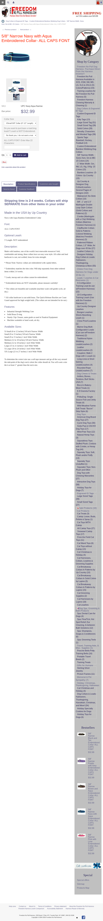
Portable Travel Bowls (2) (83, 658)
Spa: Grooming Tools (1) (86, 641)
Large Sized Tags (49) (84, 497)
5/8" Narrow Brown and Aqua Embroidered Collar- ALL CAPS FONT (94, 792)
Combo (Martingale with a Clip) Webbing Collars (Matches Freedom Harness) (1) (85, 220)
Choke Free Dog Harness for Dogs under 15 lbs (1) (87, 272)
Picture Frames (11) (86, 674)
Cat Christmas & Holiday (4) (84, 553)
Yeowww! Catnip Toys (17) (84, 532)
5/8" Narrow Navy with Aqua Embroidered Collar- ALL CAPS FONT (94, 817)
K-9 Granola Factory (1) (85, 392)
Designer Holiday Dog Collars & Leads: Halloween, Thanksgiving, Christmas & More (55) (86, 260)
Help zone (12, 906)
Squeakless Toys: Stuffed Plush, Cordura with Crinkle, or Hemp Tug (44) (86, 445)
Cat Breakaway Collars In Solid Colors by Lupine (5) (86, 578)
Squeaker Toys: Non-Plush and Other (86, 468)
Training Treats (83, 662)
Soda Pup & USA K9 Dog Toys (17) (86, 427)
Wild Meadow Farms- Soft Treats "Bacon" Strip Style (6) (86, 409)
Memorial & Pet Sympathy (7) (83, 678)
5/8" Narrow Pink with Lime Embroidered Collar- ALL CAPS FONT (94, 842)
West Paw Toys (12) (86, 432)
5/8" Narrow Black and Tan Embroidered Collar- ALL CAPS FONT (94, 741)
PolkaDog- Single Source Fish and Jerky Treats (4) (86, 400)
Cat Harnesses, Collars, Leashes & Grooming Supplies (84, 561)
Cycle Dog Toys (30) (86, 423)
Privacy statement (60, 906)
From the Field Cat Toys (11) (85, 538)
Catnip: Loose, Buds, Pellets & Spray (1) (86, 517)
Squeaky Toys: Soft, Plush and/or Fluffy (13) (85, 455)
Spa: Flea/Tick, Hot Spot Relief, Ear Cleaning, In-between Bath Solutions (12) (85, 623)
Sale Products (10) (88, 508)
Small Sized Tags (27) (84, 503)
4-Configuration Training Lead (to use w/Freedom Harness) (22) (85, 287)
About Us (32, 906)
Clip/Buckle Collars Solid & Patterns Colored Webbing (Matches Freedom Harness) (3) (85, 234)
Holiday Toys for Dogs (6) (83, 715)
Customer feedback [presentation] (26, 189)
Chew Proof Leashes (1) (86, 322)
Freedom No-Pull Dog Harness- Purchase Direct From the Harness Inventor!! (88, 70)
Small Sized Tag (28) (86, 125)
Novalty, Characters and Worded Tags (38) (86, 132)
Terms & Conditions (45, 906)
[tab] (8, 184)
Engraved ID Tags (85, 493)
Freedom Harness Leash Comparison (31, 909)
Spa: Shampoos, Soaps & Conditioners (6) (85, 634)
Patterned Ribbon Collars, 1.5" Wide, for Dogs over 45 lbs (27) (85, 245)
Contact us (22, 906)
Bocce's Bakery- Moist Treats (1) (84, 386)
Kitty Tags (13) (83, 119)
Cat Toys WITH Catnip (83, 523)
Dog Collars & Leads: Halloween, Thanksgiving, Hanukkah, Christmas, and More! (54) (86, 699)
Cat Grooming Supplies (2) (83, 594)
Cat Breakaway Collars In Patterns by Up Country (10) (85, 570)
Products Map (83, 888)
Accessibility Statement (55, 909)
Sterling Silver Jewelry (83, 669)
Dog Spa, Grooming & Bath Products (87, 609)
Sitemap (80, 884)
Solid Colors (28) (84, 128)
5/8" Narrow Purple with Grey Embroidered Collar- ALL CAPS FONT (94, 767)
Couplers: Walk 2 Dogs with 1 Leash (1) (85, 354)
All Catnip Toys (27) (86, 528)
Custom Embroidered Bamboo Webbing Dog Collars (86, 149)
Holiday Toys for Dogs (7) (83, 489)
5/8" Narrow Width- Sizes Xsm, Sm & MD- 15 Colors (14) (86, 158)
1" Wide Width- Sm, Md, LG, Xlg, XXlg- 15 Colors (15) (85, 167)
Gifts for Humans (85, 665)
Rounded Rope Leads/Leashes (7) (84, 369)
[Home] (3, 21)
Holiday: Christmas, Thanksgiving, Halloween (87, 684)
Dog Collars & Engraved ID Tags (88, 109)
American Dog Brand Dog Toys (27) (86, 418)
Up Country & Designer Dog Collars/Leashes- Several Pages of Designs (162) (83, 187)
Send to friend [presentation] (9, 189)
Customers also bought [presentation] (49, 184)
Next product (26, 30)
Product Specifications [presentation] (26, 184)
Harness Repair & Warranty (75, 909)
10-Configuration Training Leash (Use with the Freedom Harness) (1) (85, 299)
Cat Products (83, 511)
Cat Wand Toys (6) (85, 543)
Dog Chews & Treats (86, 373)
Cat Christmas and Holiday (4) (85, 689)
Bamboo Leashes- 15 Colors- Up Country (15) (86, 175)
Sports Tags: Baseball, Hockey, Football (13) (84, 140)
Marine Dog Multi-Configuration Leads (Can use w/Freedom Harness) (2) (85, 331)
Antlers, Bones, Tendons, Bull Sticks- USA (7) (85, 379)
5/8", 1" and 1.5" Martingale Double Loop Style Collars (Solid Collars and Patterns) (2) (84, 207)
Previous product (9, 30)
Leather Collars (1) (85, 251)
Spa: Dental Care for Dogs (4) (85, 614)
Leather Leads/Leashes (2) (84, 348)
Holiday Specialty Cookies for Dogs (84, 709)
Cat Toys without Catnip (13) (84, 547)
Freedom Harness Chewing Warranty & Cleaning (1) (85, 103)
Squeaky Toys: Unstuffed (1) (83, 462)
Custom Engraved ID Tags (86, 115)
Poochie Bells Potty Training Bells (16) (85, 652)
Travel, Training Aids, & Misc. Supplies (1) (87, 646)
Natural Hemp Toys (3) (85, 436)
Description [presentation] (8, 184)
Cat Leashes (83, 605)
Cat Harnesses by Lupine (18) (84, 600)
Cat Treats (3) (83, 514)
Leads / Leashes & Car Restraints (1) (87, 279)
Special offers (83, 880)
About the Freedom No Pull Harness (81, 906)
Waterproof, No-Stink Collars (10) (86, 197)
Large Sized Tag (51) (86, 122)
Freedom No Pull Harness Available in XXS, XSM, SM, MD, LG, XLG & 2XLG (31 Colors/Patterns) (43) (85, 82)
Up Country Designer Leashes (86, 307)
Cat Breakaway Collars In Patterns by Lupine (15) (85, 587)
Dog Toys (81, 414)
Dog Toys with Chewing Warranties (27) (85, 476)
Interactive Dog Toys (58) (85, 483)
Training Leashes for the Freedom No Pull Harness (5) (85, 94)
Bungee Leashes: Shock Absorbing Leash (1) (84, 315)
